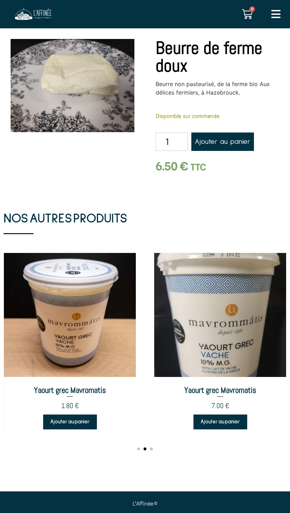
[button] (138, 448)
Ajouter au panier (222, 141)
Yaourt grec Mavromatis (70, 390)
